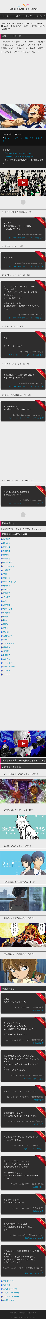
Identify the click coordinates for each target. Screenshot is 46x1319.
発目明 (6, 632)
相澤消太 (6, 539)
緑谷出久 (6, 647)
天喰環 (6, 554)
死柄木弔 (6, 585)
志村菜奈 (6, 589)
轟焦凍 (6, 616)
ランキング (40, 16)
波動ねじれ (7, 635)
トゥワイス (7, 662)
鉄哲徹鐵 (6, 605)
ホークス (6, 639)
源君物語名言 (38, 1010)
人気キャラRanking (11, 1296)
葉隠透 (6, 624)
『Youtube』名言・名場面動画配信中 (19, 156)
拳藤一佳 (6, 578)
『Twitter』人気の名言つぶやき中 (17, 153)
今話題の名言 (8, 1300)
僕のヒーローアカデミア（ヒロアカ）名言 (26, 237)
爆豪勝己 (6, 628)
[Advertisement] (23, 78)
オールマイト (8, 566)
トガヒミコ (7, 670)
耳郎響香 (6, 593)
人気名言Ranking (10, 1288)
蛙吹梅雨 (6, 551)
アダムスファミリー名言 (33, 1148)
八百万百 (6, 659)
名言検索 (6, 1285)
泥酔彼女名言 (38, 1187)
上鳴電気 (6, 570)
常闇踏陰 (6, 612)
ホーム (6, 16)
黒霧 (5, 574)
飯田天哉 (6, 558)
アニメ (17, 16)
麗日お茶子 (7, 562)
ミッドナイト (8, 643)
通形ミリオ (7, 608)
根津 (5, 620)
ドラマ (29, 16)
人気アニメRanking (11, 1292)
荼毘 (5, 601)
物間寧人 (6, 655)
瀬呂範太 (6, 597)
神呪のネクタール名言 (34, 1238)
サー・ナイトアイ (10, 581)
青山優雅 (6, 543)
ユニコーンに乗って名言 (33, 1078)
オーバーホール (9, 666)
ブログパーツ (8, 1281)
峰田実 (6, 651)
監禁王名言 (39, 1100)
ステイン (6, 674)
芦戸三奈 (6, 547)
